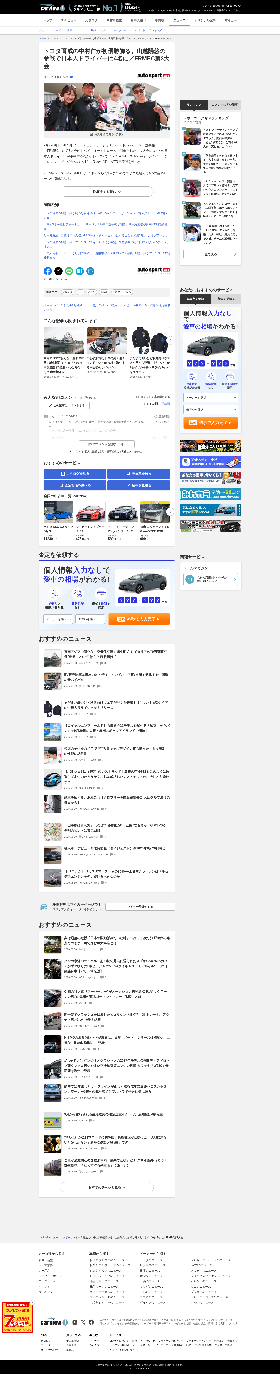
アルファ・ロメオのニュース (209, 1297)
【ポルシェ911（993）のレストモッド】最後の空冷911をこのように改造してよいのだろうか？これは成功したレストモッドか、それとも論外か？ (116, 777)
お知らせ (150, 1340)
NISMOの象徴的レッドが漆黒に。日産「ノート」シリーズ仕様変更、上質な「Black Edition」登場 (117, 1040)
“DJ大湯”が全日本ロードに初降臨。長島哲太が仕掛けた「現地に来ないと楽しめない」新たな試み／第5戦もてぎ (115, 1140)
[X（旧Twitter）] (83, 1322)
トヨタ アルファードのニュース (109, 1265)
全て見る (211, 254)
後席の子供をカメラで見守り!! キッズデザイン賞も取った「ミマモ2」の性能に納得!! (115, 751)
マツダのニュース (151, 1286)
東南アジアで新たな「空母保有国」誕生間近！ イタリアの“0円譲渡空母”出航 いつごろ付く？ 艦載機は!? (64, 365)
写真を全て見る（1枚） (109, 134)
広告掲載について (181, 1345)
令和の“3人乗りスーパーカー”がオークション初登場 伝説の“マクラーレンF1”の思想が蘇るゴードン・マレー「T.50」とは (115, 994)
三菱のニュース (150, 1281)
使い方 (92, 398)
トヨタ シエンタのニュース (107, 1276)
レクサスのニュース (153, 1265)
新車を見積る (141, 485)
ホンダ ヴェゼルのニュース (107, 1292)
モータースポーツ (50, 1276)
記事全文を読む (104, 191)
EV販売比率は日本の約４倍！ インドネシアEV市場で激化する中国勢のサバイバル (107, 362)
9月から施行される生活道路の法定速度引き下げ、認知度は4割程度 (113, 1114)
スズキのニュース (151, 1297)
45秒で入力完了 (141, 619)
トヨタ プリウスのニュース (107, 1260)
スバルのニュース (151, 1292)
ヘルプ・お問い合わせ (122, 1349)
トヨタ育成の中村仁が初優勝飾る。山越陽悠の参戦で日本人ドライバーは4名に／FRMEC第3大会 (107, 58)
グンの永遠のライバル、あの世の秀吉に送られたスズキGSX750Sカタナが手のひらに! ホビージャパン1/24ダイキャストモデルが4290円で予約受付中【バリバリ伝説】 (116, 966)
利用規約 (219, 1340)
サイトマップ (160, 1345)
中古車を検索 (141, 473)
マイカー (231, 20)
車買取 (159, 20)
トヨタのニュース (151, 1260)
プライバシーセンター (198, 1340)
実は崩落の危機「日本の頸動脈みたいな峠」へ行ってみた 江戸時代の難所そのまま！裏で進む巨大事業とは (117, 940)
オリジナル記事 (205, 20)
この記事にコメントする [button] (69, 405)
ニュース (179, 20)
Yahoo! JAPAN (233, 5)
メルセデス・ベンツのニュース (211, 1260)
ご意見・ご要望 (223, 1345)
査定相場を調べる (78, 485)
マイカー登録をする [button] (140, 906)
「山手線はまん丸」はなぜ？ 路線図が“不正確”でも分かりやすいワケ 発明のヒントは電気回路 (115, 828)
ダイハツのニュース (153, 1302)
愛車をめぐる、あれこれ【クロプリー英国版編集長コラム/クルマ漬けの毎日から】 (117, 800)
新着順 (165, 403)
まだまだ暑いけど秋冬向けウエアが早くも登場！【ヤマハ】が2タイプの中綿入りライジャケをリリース (150, 365)
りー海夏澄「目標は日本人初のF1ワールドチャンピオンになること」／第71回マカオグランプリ (106, 235)
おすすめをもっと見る (104, 1187)
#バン (92, 292)
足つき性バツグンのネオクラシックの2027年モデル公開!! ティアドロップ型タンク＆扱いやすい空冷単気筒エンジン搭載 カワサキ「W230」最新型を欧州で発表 (117, 1066)
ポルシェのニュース (204, 1281)
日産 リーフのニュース (104, 1286)
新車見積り (138, 20)
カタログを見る (77, 473)
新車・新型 (46, 1260)
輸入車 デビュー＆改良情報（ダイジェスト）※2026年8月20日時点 (115, 848)
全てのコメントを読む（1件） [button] (106, 444)
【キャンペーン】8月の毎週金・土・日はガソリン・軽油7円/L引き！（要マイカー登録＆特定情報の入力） (107, 307)
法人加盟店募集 (203, 1345)
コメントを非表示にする (155, 396)
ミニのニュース (201, 1286)
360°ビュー (68, 20)
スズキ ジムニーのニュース (107, 1302)
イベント (44, 1286)
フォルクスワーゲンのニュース (211, 1276)
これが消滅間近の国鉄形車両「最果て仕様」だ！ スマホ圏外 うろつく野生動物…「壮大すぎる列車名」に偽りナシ (115, 1163)
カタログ (91, 20)
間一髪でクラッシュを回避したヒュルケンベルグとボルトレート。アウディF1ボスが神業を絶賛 (116, 1017)
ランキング (194, 104)
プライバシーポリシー (170, 1340)
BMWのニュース (201, 1265)
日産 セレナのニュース (104, 1281)
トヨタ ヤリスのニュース (105, 1270)
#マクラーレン (122, 292)
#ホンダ (68, 292)
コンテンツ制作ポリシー (123, 1345)
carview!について (119, 1340)
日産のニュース (150, 1270)
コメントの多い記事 (225, 104)
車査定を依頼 (195, 298)
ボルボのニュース (202, 1302)
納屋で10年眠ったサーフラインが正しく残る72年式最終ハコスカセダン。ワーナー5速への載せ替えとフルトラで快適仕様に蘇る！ (115, 1089)
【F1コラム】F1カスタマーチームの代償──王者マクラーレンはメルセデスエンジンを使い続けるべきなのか (116, 874)
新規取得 (218, 5)
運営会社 (137, 1340)
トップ (47, 20)
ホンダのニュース (151, 1276)
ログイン (207, 5)
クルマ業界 (46, 1265)
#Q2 (80, 292)
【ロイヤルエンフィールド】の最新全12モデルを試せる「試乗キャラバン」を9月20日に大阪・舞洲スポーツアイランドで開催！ (117, 728)
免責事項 (232, 1340)
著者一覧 (145, 1345)
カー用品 (44, 1270)
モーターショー (49, 1281)
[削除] (32, 1302)
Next (170, 340)
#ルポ (104, 292)
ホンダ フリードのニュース (107, 1297)
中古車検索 (114, 20)
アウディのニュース (204, 1270)
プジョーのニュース (204, 1292)
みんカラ (94, 1345)
